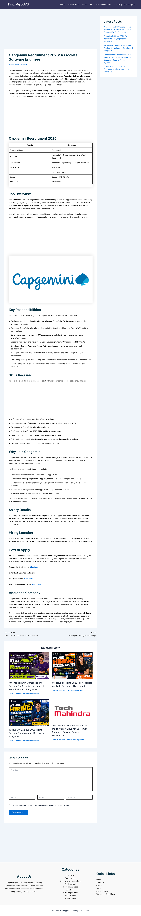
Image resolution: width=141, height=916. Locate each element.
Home (62, 4)
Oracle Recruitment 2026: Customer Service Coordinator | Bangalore (117, 69)
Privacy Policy (102, 891)
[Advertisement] (50, 32)
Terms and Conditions (105, 894)
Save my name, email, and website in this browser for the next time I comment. (40, 805)
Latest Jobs (87, 4)
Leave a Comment (15, 693)
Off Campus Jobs (70, 893)
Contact (99, 885)
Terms (98, 888)
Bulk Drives (70, 875)
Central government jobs (124, 4)
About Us (100, 882)
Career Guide (70, 878)
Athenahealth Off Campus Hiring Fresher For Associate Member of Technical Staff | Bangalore (26, 686)
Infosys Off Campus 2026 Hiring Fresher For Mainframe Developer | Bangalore (27, 733)
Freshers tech (70, 884)
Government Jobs (103, 4)
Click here (34, 567)
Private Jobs (73, 4)
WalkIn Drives (70, 898)
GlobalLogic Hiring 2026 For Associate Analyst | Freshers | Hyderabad (116, 38)
